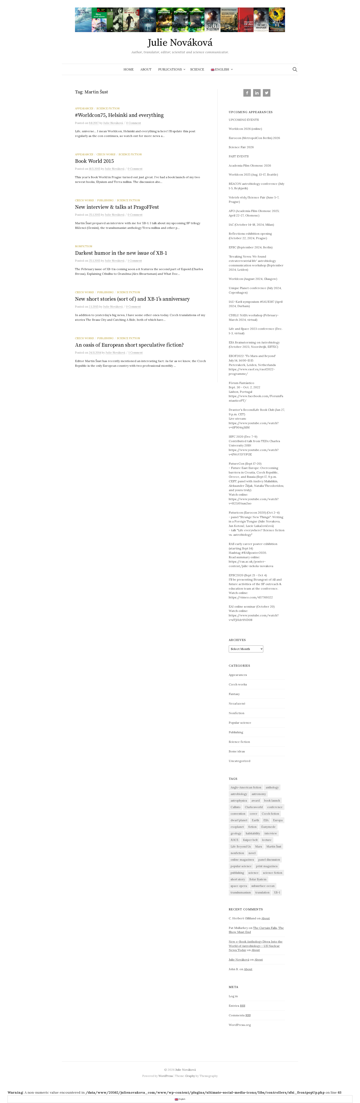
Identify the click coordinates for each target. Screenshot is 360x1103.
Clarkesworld (254, 807)
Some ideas (237, 751)
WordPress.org (240, 1025)
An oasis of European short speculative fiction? (129, 345)
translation (262, 892)
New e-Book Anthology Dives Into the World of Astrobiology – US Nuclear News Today (256, 946)
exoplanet (237, 827)
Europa (278, 820)
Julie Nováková (180, 42)
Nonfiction (83, 246)
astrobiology (239, 794)
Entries (237, 1006)
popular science (241, 866)
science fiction (272, 873)
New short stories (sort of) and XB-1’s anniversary (132, 299)
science (253, 873)
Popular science (240, 722)
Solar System (257, 879)
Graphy (190, 1076)
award (255, 800)
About (146, 69)
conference (275, 807)
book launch (272, 800)
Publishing (105, 200)
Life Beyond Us (241, 846)
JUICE (234, 840)
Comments (240, 1015)
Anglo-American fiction (246, 787)
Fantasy (234, 694)
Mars (258, 846)
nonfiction (237, 853)
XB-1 (277, 892)
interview (271, 833)
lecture (267, 840)
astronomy (259, 794)
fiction (252, 827)
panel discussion (269, 859)
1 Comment (135, 260)
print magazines (267, 866)
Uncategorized (239, 761)
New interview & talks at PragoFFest (117, 207)
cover (253, 813)
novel (252, 853)
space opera (239, 886)
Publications (170, 69)
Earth (255, 820)
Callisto (235, 807)
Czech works (106, 154)
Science (197, 69)
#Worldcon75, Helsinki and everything (119, 115)
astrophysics (239, 800)
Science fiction (108, 108)
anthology (272, 787)
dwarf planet (239, 820)
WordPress (165, 1076)
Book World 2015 (94, 161)
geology (236, 833)
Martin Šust (273, 846)
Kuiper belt (250, 840)
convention (238, 813)
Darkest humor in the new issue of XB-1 (121, 253)
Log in (233, 996)
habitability (253, 833)
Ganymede (268, 827)
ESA (265, 820)
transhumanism (241, 892)
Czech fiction (270, 813)
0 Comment (133, 123)
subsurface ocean (262, 886)
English (222, 69)
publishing (237, 873)
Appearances (84, 108)
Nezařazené (237, 703)
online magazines (242, 859)
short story (238, 879)
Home (129, 69)
